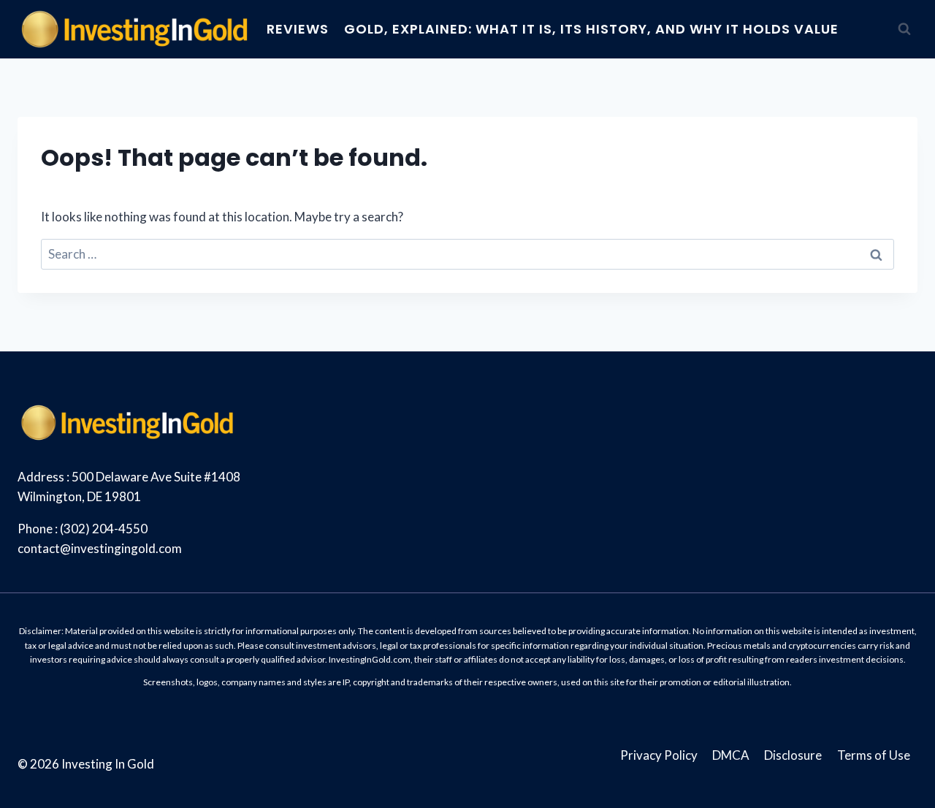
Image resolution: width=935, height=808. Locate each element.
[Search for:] (467, 254)
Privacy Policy (659, 755)
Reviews (298, 29)
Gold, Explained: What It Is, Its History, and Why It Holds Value (591, 29)
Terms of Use (873, 755)
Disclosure (793, 755)
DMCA (730, 755)
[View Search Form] (904, 29)
